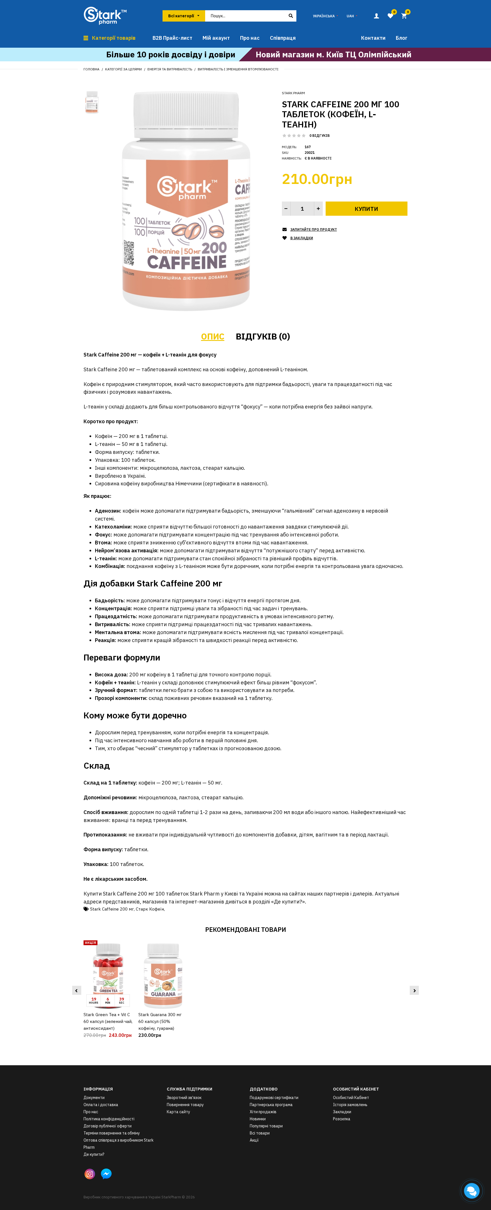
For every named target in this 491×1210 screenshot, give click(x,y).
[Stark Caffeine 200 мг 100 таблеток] (186, 200)
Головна (91, 69)
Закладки (342, 1111)
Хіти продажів (263, 1111)
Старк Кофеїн (150, 909)
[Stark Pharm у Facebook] (106, 1174)
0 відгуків (319, 135)
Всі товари (260, 1133)
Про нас (91, 1111)
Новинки (258, 1118)
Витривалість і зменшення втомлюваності (238, 69)
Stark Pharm (293, 93)
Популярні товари (266, 1126)
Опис (212, 336)
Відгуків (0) (263, 336)
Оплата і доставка (101, 1104)
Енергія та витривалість (169, 69)
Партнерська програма (271, 1104)
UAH (350, 16)
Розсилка (341, 1118)
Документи (94, 1097)
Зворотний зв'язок (184, 1097)
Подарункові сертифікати (274, 1097)
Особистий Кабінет (351, 1097)
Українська (324, 16)
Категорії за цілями (123, 69)
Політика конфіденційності (109, 1118)
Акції (254, 1140)
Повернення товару (185, 1104)
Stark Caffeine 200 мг (112, 909)
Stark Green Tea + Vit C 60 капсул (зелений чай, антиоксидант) (108, 1021)
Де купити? (94, 1154)
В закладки (301, 238)
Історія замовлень (350, 1104)
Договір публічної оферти (108, 1126)
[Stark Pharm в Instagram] (90, 1174)
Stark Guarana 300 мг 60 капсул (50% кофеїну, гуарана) (160, 1021)
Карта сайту (178, 1111)
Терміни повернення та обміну (112, 1133)
